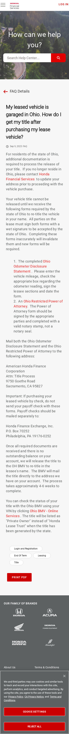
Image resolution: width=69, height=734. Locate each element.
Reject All (34, 726)
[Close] (64, 676)
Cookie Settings (34, 711)
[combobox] (27, 57)
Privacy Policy (15, 696)
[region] (34, 702)
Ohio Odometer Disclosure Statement (32, 266)
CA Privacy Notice (34, 696)
